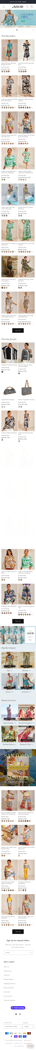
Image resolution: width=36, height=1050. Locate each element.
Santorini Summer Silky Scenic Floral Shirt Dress (9, 136)
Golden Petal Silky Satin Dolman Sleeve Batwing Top (9, 100)
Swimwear (25, 692)
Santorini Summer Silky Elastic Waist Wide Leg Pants (26, 813)
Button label (18, 18)
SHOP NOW (18, 635)
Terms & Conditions (9, 1000)
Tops (8, 670)
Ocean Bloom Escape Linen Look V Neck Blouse (9, 539)
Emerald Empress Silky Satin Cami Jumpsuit (8, 280)
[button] (4, 7)
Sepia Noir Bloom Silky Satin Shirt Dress (8, 470)
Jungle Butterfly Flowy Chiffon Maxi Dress (26, 280)
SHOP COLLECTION (18, 768)
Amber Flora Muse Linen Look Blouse (9, 572)
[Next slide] (22, 30)
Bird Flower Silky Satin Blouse (9, 606)
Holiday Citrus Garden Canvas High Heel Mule (8, 848)
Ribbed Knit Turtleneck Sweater (9, 365)
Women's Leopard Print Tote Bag (26, 399)
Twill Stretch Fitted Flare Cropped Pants (24, 882)
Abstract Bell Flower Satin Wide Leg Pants (26, 244)
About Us (6, 967)
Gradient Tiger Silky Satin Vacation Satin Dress (7, 208)
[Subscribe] (30, 952)
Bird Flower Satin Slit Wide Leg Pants (26, 607)
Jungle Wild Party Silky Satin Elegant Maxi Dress (8, 64)
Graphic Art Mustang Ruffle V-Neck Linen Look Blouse (9, 172)
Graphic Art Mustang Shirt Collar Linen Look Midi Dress (25, 172)
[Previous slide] (14, 30)
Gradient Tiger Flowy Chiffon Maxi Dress (25, 208)
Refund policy (27, 1040)
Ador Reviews (8, 971)
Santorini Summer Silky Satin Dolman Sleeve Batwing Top (8, 813)
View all (18, 330)
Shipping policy (28, 1043)
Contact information (19, 1046)
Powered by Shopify (17, 1040)
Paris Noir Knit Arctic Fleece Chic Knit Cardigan (25, 365)
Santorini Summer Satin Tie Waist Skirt (8, 917)
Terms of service (18, 1043)
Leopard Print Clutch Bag (7, 399)
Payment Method (8, 979)
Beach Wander (8, 723)
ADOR (10, 1040)
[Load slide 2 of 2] (19, 30)
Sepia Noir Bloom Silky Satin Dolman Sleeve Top (25, 470)
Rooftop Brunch (8, 744)
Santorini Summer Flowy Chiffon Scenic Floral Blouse (26, 136)
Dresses (8, 692)
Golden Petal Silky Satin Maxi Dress (25, 433)
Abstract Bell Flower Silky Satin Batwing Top (9, 244)
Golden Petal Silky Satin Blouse (9, 433)
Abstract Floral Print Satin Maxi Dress (26, 64)
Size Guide (7, 992)
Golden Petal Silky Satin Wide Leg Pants (25, 100)
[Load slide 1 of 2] (17, 30)
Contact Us (7, 975)
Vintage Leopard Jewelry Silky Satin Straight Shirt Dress (8, 316)
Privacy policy (9, 1043)
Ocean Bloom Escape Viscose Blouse (8, 504)
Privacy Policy (8, 996)
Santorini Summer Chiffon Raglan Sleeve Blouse (7, 882)
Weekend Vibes (25, 744)
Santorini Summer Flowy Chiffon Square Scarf (26, 848)
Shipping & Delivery (10, 983)
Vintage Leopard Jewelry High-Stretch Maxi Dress (26, 316)
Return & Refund (9, 987)
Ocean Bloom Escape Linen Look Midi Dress (26, 539)
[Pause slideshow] (34, 30)
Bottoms (25, 670)
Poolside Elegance (25, 723)
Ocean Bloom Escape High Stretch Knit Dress (24, 504)
